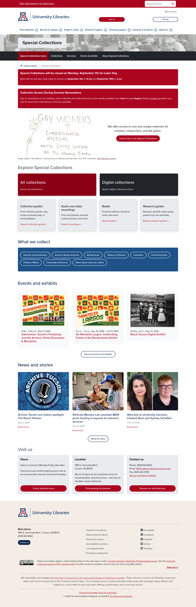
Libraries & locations (143, 30)
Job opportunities (95, 548)
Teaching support (117, 30)
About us (163, 30)
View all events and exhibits (98, 354)
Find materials (27, 30)
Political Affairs (31, 262)
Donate (165, 19)
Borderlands (93, 255)
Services (71, 56)
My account (171, 11)
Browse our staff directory (152, 488)
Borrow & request (49, 30)
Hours (24, 459)
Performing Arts (159, 255)
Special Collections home (33, 56)
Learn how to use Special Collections (138, 138)
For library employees (97, 553)
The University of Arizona (121, 596)
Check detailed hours (43, 488)
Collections (56, 56)
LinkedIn (148, 539)
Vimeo (147, 544)
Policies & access (94, 539)
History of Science (116, 255)
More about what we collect (90, 262)
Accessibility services (96, 544)
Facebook (149, 530)
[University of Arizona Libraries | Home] (43, 16)
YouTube (148, 548)
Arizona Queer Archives (67, 255)
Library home (30, 65)
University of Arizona (57, 262)
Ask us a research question (142, 475)
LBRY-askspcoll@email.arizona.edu (153, 468)
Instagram (149, 534)
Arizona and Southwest (35, 255)
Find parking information (98, 488)
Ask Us (112, 19)
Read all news (98, 438)
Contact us (136, 459)
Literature (138, 255)
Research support (94, 30)
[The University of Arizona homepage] (37, 3)
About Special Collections (115, 56)
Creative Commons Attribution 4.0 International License (133, 561)
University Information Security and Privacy (98, 592)
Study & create (71, 30)
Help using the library (97, 534)
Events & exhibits (89, 56)
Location (80, 459)
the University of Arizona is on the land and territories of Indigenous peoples (87, 577)
